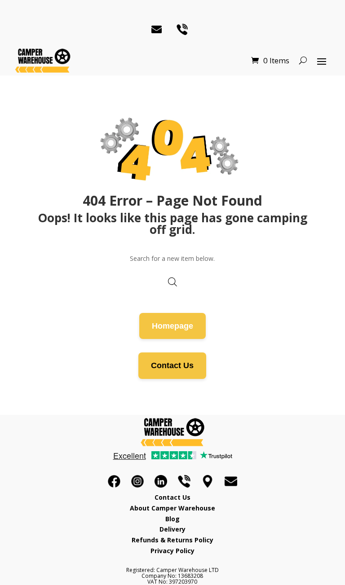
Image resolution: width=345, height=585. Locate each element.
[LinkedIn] (161, 481)
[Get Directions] (207, 481)
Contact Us (172, 365)
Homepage (172, 325)
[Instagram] (137, 481)
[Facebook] (114, 481)
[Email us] (231, 481)
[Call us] (184, 481)
